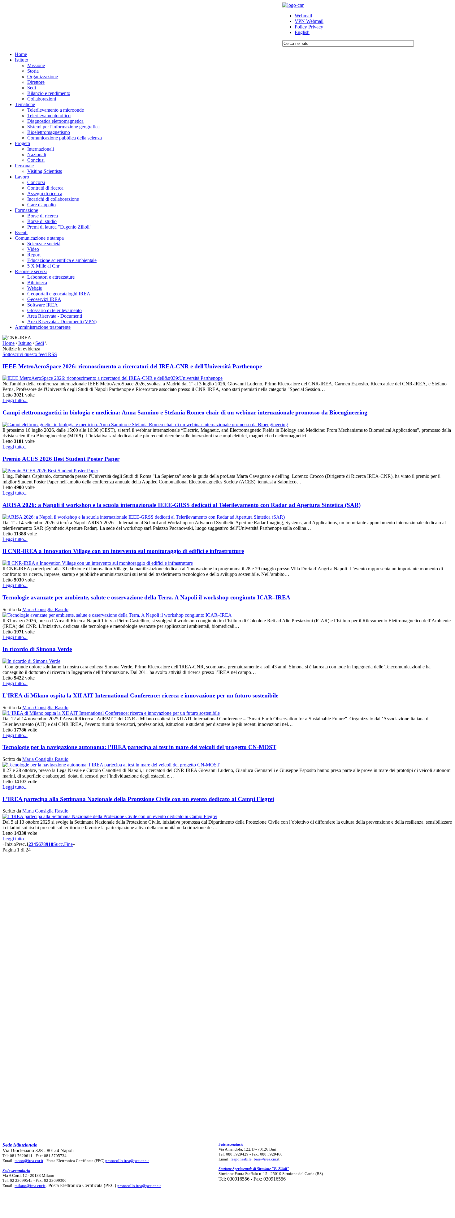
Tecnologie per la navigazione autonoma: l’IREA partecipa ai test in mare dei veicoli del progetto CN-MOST (139, 747)
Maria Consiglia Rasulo (45, 609)
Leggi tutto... (15, 400)
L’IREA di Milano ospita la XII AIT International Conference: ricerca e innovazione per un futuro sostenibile (140, 695)
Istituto (25, 343)
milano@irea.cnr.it (30, 1185)
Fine (68, 844)
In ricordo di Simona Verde (37, 649)
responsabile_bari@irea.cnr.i (254, 1159)
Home (8, 343)
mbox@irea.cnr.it (29, 1160)
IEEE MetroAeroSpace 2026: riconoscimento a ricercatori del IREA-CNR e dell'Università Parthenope (132, 366)
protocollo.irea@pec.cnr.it (127, 1160)
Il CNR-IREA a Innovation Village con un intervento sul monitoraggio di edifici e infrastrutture (123, 551)
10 (50, 844)
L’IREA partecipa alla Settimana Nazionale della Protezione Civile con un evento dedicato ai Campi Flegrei (138, 799)
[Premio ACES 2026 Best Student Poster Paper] (50, 470)
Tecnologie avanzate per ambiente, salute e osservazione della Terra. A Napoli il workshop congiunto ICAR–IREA (146, 597)
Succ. (58, 844)
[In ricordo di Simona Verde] (31, 661)
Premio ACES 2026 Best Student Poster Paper (60, 459)
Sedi (39, 343)
